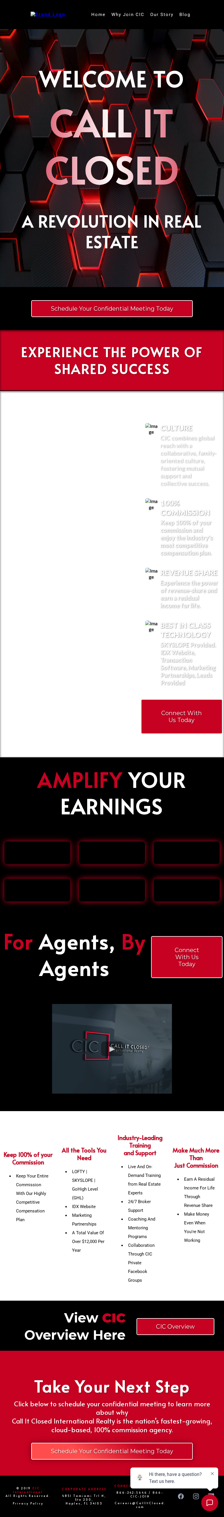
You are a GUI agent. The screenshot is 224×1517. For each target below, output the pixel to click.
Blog (184, 14)
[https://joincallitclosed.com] (48, 14)
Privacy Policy (28, 1503)
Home (98, 14)
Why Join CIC (127, 14)
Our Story (162, 14)
